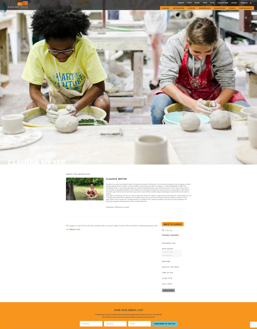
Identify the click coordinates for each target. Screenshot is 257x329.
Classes (165, 8)
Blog (197, 3)
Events (232, 8)
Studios (191, 8)
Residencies (205, 8)
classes (72, 229)
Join (205, 3)
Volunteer (223, 3)
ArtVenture (178, 8)
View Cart (168, 230)
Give (212, 3)
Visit (189, 3)
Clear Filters (168, 290)
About (181, 3)
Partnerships (245, 8)
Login (234, 3)
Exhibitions (219, 8)
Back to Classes (173, 224)
